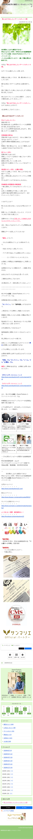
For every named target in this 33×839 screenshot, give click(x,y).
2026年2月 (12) (8, 764)
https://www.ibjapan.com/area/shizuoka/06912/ (15, 497)
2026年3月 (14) (8, 761)
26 (20, 713)
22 (3, 713)
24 (12, 713)
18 (16, 711)
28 (29, 713)
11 (16, 710)
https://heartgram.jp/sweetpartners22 (12, 516)
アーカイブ (6, 747)
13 (25, 710)
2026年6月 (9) (8, 750)
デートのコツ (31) (9, 731)
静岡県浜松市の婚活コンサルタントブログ (17, 5)
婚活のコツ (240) (9, 724)
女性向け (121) (8, 738)
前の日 (10, 655)
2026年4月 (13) (8, 757)
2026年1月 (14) (8, 767)
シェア (22, 648)
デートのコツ (16, 645)
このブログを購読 (8, 811)
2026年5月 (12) (8, 754)
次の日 (23, 655)
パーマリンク (7, 645)
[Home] (2, 662)
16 (8, 711)
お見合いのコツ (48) (9, 728)
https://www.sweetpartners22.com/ (12, 488)
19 (20, 711)
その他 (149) (7, 741)
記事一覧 (16, 657)
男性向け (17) (8, 734)
